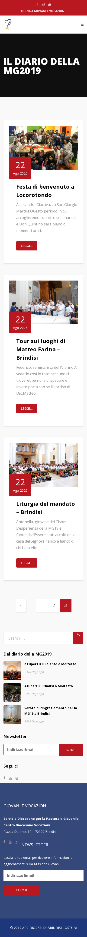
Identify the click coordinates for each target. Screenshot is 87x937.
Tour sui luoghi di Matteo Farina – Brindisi (40, 349)
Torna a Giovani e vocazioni (42, 11)
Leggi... (27, 246)
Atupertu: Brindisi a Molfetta (48, 686)
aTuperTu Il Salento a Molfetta (50, 664)
